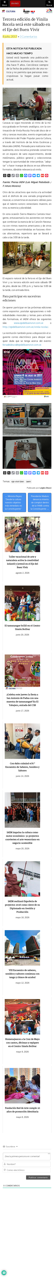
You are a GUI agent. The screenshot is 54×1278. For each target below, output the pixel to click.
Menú (4, 5)
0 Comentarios (28, 36)
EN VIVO (15, 3)
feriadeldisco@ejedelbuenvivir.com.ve (22, 344)
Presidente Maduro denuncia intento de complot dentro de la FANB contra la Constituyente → (40, 502)
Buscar (49, 5)
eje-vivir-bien (18, 481)
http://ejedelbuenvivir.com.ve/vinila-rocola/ (25, 326)
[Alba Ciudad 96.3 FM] (27, 11)
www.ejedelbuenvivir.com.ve (28, 322)
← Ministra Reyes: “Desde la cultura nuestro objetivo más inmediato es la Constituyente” (13, 502)
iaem (28, 481)
